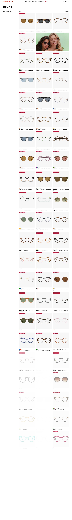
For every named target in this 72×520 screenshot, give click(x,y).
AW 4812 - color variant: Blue (20, 288)
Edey (20, 429)
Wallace (54, 449)
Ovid (37, 289)
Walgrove (21, 370)
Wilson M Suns (22, 229)
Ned (37, 229)
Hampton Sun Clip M (23, 310)
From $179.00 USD (27, 210)
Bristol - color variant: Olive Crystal (53, 408)
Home (4, 11)
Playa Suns (55, 210)
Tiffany (37, 149)
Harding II (55, 70)
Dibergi (37, 449)
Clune (54, 31)
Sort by (20, 11)
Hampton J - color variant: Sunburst (19, 108)
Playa (54, 349)
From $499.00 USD (45, 250)
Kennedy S (55, 168)
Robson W (55, 310)
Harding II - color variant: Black (53, 69)
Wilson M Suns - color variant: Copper (19, 228)
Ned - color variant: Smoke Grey (37, 228)
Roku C (54, 270)
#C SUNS (38, 31)
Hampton (38, 90)
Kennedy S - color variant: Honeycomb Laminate (54, 167)
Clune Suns (38, 189)
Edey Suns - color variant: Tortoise (37, 408)
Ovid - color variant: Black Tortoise (36, 288)
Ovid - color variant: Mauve (37, 288)
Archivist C (38, 250)
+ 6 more (24, 49)
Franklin (54, 229)
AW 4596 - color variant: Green (36, 349)
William (54, 90)
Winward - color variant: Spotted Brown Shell (36, 128)
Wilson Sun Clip (56, 289)
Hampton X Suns (56, 189)
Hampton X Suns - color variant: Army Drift (53, 188)
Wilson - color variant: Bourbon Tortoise (20, 49)
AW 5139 (54, 109)
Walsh (54, 429)
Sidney (54, 331)
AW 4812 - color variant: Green (19, 288)
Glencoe (20, 390)
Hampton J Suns (22, 168)
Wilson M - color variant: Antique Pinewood (54, 128)
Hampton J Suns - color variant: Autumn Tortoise (19, 167)
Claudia (37, 168)
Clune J (20, 250)
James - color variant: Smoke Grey (36, 69)
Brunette (38, 390)
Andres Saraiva (22, 270)
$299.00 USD (44, 409)
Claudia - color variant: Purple (36, 167)
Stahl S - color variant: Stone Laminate (36, 108)
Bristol (54, 409)
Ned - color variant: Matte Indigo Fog (36, 228)
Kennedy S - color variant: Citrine (53, 167)
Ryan (20, 189)
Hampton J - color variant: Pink (20, 108)
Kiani (20, 409)
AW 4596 (37, 350)
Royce (37, 331)
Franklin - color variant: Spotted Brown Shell (53, 228)
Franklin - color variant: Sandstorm (54, 228)
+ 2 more (41, 108)
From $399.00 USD (30, 90)
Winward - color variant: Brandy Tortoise (37, 128)
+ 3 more (41, 128)
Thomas (20, 210)
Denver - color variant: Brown (20, 69)
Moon (20, 149)
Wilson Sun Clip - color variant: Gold (53, 288)
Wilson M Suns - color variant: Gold (20, 228)
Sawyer (54, 149)
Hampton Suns (22, 90)
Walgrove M (38, 370)
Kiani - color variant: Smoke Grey (19, 408)
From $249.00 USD (43, 289)
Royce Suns (21, 331)
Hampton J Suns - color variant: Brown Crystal (20, 167)
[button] (41, 1)
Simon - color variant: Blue (19, 349)
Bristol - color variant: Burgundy (54, 408)
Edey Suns (38, 409)
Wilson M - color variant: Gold (53, 128)
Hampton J (21, 109)
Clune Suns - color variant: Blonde (37, 188)
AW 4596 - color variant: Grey (37, 349)
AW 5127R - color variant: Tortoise (19, 128)
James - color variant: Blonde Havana (37, 69)
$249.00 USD (25, 149)
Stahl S (37, 109)
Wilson (20, 50)
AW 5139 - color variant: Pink (54, 108)
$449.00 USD (26, 250)
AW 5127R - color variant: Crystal (20, 128)
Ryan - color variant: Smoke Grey (20, 188)
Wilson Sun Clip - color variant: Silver (54, 288)
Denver (20, 70)
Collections (7, 11)
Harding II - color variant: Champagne (54, 69)
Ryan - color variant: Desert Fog (19, 188)
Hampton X (38, 310)
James (37, 70)
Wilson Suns (21, 31)
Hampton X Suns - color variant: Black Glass (54, 188)
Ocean (54, 370)
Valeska (37, 210)
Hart (37, 429)
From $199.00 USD (44, 210)
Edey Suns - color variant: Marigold (36, 408)
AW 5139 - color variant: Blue (53, 108)
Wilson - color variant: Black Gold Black (19, 49)
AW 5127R (21, 129)
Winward (38, 129)
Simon (20, 350)
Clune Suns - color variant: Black (36, 188)
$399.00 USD (59, 31)
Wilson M (54, 129)
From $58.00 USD (44, 31)
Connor (37, 270)
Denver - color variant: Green (19, 69)
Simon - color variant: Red (20, 349)
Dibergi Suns (55, 390)
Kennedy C (55, 250)
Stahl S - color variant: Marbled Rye (37, 108)
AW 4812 (20, 289)
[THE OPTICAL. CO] (8, 1)
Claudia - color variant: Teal (37, 167)
